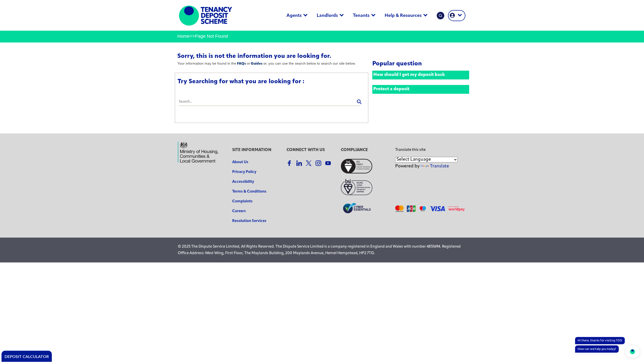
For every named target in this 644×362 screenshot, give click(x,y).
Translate (439, 166)
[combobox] (269, 102)
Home (183, 36)
